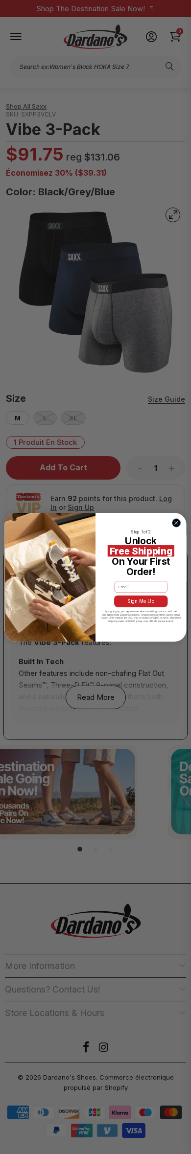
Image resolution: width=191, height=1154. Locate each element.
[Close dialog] (176, 522)
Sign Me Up (141, 601)
